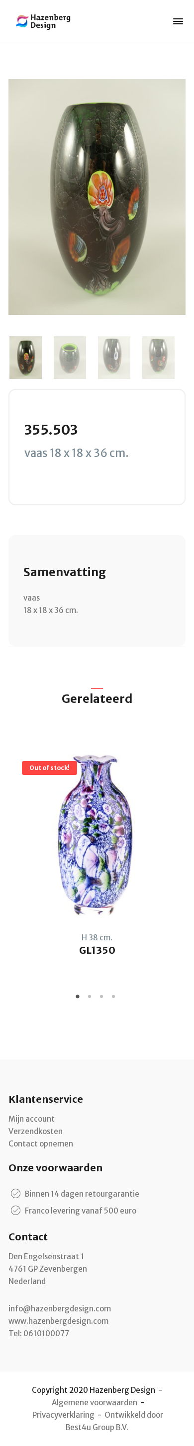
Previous (20, 357)
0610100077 (46, 1333)
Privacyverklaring (63, 1415)
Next (173, 357)
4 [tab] (115, 1000)
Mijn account (31, 1119)
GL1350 (97, 950)
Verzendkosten (35, 1131)
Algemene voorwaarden (94, 1402)
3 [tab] (103, 1000)
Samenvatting (64, 572)
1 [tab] (79, 1000)
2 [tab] (91, 1000)
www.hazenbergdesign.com (58, 1321)
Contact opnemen (40, 1143)
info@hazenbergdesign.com (59, 1308)
